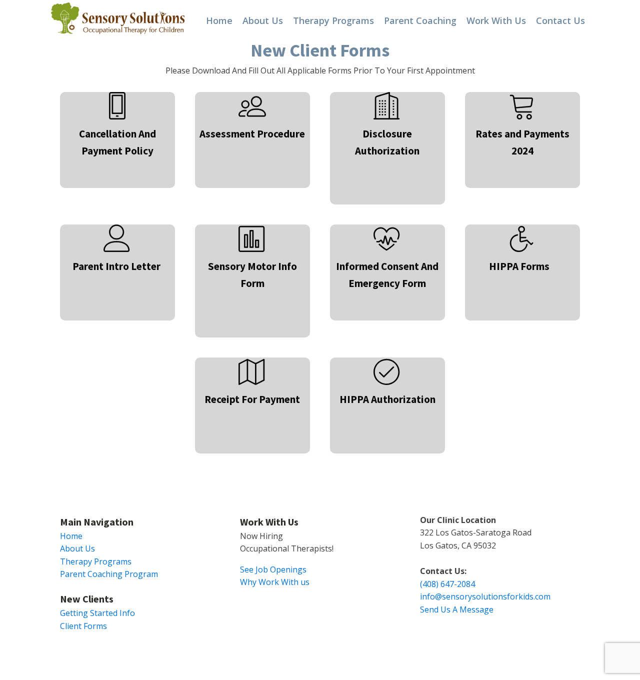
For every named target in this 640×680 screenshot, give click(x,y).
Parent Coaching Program (109, 574)
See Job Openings (273, 569)
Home (219, 20)
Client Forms (83, 626)
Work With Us (496, 20)
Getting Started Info (97, 613)
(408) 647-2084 (447, 584)
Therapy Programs (333, 20)
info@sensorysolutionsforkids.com (485, 596)
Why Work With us (275, 582)
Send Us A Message (457, 609)
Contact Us (560, 20)
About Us (262, 20)
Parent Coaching (420, 20)
